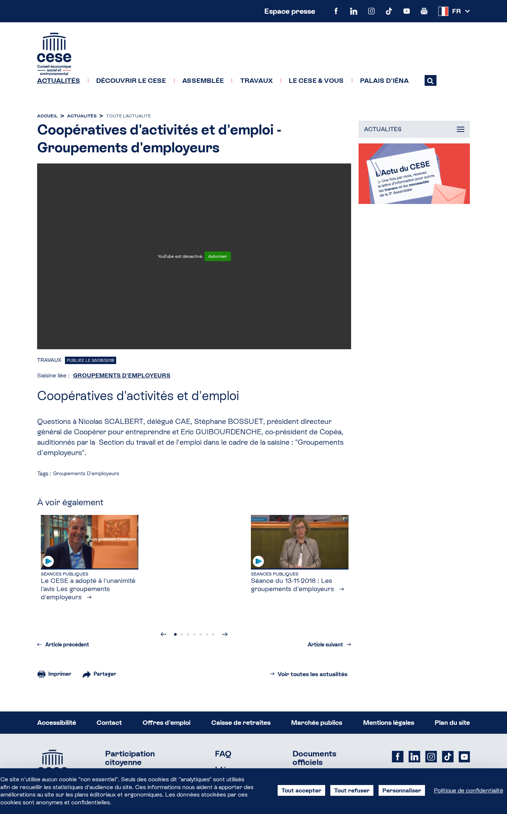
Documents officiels (314, 758)
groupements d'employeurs (86, 473)
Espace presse (289, 11)
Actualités (58, 80)
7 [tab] (213, 634)
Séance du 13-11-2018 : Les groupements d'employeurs (293, 585)
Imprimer (59, 674)
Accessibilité (56, 722)
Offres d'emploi (166, 722)
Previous (164, 634)
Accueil (47, 116)
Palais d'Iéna (384, 80)
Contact (109, 722)
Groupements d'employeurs (121, 375)
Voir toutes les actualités (312, 674)
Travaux (256, 80)
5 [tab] (200, 634)
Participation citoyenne (130, 758)
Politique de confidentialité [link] (468, 790)
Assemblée (203, 80)
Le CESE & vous (316, 80)
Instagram (371, 11)
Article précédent (67, 645)
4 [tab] (194, 634)
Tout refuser (352, 790)
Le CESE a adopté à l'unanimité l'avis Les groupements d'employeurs (88, 588)
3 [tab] (188, 634)
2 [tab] (181, 634)
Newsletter (424, 11)
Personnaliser (401, 790)
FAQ (223, 754)
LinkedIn (354, 11)
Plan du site (452, 722)
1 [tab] (175, 634)
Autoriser (217, 256)
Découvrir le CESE (131, 80)
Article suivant (325, 645)
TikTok (389, 11)
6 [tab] (207, 634)
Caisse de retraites (241, 722)
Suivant (225, 634)
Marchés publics (316, 722)
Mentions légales (388, 722)
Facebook (336, 11)
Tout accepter (301, 790)
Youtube (407, 11)
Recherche (430, 80)
